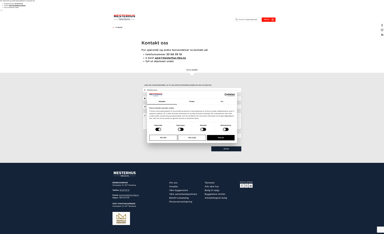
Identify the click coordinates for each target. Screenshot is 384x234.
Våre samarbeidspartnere (183, 194)
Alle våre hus (212, 186)
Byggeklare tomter (215, 194)
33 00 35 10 (124, 190)
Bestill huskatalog (179, 198)
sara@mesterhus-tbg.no (129, 195)
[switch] (181, 129)
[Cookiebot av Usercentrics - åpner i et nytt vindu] (226, 94)
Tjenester (210, 182)
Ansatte (173, 186)
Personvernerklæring (180, 201)
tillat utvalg (192, 138)
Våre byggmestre (178, 190)
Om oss (173, 182)
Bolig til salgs (212, 190)
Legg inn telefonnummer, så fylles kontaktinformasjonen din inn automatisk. (178, 85)
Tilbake (119, 27)
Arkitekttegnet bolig (216, 198)
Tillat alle (221, 138)
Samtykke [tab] (162, 101)
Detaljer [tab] (192, 101)
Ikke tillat (163, 138)
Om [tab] (222, 101)
